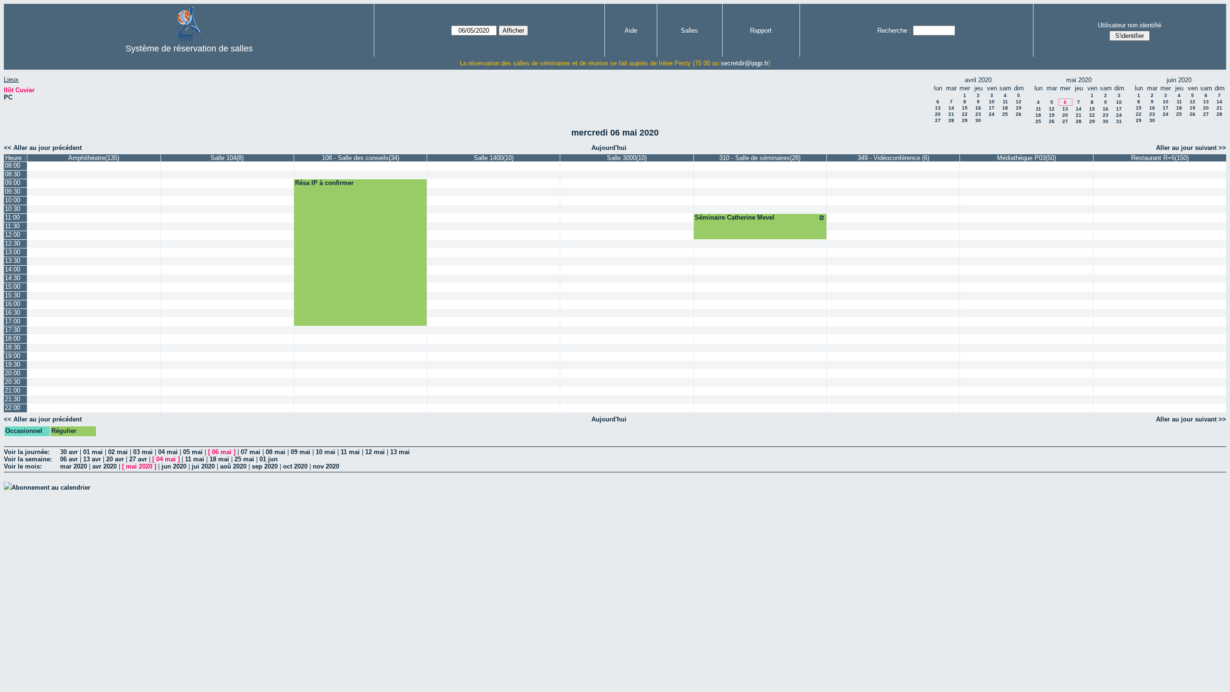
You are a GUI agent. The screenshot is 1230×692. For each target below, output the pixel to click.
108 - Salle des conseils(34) (360, 157)
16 (978, 108)
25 (1005, 114)
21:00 (12, 390)
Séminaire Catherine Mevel (735, 217)
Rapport (761, 30)
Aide (631, 30)
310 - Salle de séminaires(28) (759, 157)
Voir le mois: (23, 466)
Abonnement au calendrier (51, 487)
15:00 (12, 286)
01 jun (268, 459)
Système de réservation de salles (189, 48)
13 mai (400, 452)
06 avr (69, 459)
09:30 (12, 191)
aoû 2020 (233, 466)
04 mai (168, 452)
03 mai (143, 452)
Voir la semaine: (28, 459)
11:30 (12, 226)
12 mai (375, 452)
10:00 (12, 200)
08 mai (275, 452)
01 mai (93, 452)
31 (1119, 121)
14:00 (12, 269)
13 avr (92, 459)
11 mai (350, 452)
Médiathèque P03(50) (1026, 157)
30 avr (69, 452)
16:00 (12, 304)
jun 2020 (173, 466)
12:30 (12, 243)
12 (1018, 101)
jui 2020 (203, 466)
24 (992, 114)
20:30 (12, 381)
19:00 (12, 355)
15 (965, 108)
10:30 (12, 208)
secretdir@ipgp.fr (744, 63)
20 (938, 114)
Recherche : (894, 30)
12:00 (12, 234)
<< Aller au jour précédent (43, 147)
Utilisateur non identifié (1129, 25)
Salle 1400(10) (494, 157)
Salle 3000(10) (627, 157)
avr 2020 (104, 466)
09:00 (12, 182)
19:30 (12, 364)
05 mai (193, 452)
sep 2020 (265, 466)
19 (1018, 108)
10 (992, 101)
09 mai (300, 452)
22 (965, 114)
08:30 (12, 174)
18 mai (219, 459)
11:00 (12, 217)
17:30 (12, 330)
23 (978, 114)
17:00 (12, 321)
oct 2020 (295, 466)
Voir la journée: (26, 452)
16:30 (12, 312)
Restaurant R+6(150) (1160, 157)
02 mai (118, 452)
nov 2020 (326, 466)
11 (1005, 101)
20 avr (115, 459)
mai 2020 (139, 466)
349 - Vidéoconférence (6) (893, 157)
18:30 (12, 347)
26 (1018, 114)
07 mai (250, 452)
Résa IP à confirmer (324, 182)
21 (951, 114)
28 (951, 120)
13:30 (12, 260)
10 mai (325, 452)
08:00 (12, 165)
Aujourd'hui (609, 147)
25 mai (244, 459)
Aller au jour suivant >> (1191, 147)
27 (938, 120)
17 (992, 108)
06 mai (222, 452)
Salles (689, 30)
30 (978, 120)
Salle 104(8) (227, 157)
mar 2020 (73, 466)
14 (951, 108)
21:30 (12, 399)
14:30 (12, 278)
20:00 (12, 373)
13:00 (12, 252)
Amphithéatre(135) (93, 157)
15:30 (12, 295)
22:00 (12, 407)
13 (938, 108)
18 (1005, 108)
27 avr (138, 459)
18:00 (12, 338)
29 (965, 120)
